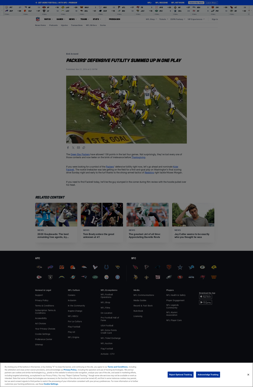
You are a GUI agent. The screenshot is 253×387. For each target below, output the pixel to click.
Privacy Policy (70, 370)
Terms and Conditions (118, 367)
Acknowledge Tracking (208, 374)
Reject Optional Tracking (180, 374)
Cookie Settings (51, 384)
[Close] (248, 374)
